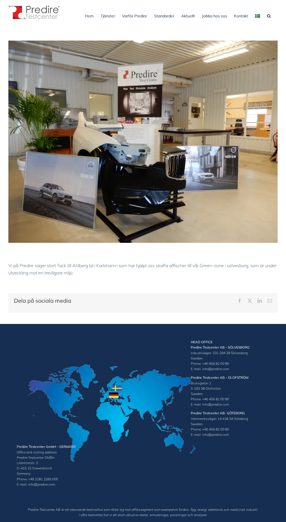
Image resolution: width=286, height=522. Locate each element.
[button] (269, 15)
